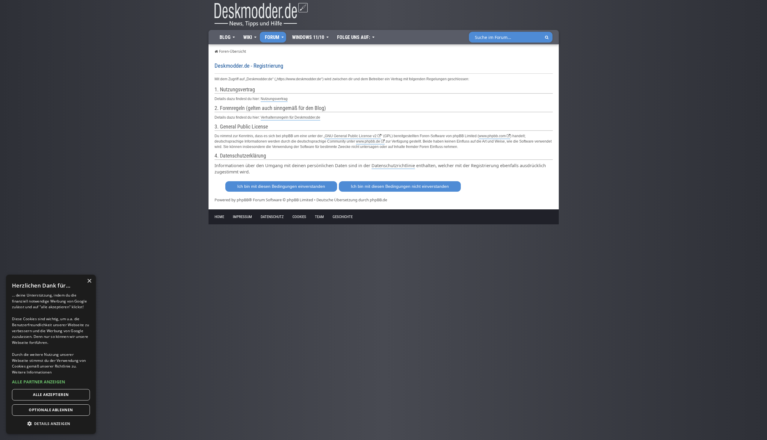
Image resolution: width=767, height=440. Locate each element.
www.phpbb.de (368, 141)
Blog (225, 37)
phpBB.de (378, 199)
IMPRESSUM (242, 216)
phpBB (243, 199)
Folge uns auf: (353, 37)
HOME (219, 216)
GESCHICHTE (343, 216)
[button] (51, 381)
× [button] (89, 281)
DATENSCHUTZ (272, 216)
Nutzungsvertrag (274, 99)
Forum (272, 37)
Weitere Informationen (32, 372)
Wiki (247, 37)
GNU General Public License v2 (351, 136)
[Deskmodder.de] (258, 16)
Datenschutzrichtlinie (393, 165)
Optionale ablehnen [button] (51, 409)
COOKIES (299, 216)
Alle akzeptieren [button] (51, 394)
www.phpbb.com (492, 136)
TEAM (319, 216)
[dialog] (51, 354)
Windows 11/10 (308, 37)
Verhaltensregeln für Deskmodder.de (290, 117)
